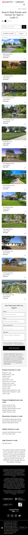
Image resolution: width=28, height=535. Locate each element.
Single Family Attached (11, 392)
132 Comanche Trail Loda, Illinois (11, 280)
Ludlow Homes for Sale (8, 412)
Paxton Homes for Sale (8, 405)
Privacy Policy (9, 343)
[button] (26, 527)
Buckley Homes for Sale (9, 407)
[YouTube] (19, 516)
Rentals (6, 373)
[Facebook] (8, 516)
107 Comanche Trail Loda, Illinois (11, 83)
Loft (5, 378)
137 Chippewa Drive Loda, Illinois (11, 149)
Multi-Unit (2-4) (9, 381)
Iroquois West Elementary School (11, 432)
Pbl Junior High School (8, 434)
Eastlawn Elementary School (10, 422)
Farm (6, 388)
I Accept (22, 527)
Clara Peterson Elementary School (11, 419)
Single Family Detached (11, 390)
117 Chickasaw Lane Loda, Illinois (11, 105)
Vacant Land (8, 383)
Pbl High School (6, 443)
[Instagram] (16, 516)
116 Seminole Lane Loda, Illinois (10, 236)
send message (14, 348)
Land (6, 393)
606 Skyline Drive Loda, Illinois (10, 39)
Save (21, 33)
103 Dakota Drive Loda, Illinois (10, 214)
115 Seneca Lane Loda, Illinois (10, 127)
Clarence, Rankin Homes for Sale (11, 408)
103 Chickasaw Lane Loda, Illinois (11, 171)
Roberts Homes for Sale (9, 410)
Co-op (6, 386)
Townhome (7, 379)
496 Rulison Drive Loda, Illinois (10, 61)
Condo (6, 376)
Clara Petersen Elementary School (11, 421)
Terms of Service (18, 343)
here (8, 359)
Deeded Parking (9, 385)
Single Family (8, 374)
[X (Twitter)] (12, 516)
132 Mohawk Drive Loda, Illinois (10, 193)
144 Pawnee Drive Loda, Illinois (10, 258)
